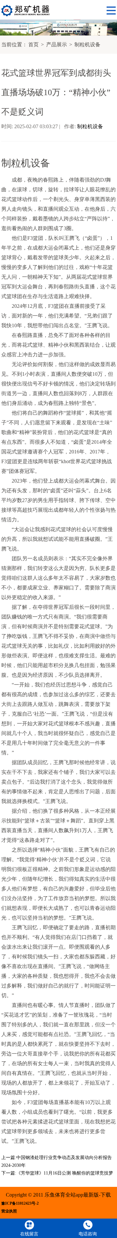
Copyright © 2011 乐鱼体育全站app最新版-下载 (58, 1195)
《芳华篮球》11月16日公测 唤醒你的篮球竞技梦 (64, 1173)
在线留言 (29, 1234)
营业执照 (9, 1211)
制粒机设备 (87, 44)
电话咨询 (88, 1234)
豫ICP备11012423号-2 (20, 1203)
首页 (33, 44)
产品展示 (56, 44)
